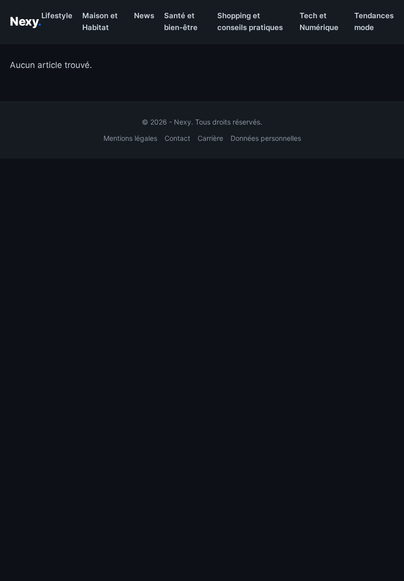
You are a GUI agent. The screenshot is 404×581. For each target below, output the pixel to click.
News (144, 15)
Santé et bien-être (181, 21)
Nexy (25, 21)
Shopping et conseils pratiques (250, 21)
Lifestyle (56, 15)
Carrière (210, 138)
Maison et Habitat (100, 21)
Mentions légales (130, 138)
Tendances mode (374, 21)
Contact (177, 138)
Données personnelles (266, 138)
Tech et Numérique (319, 21)
